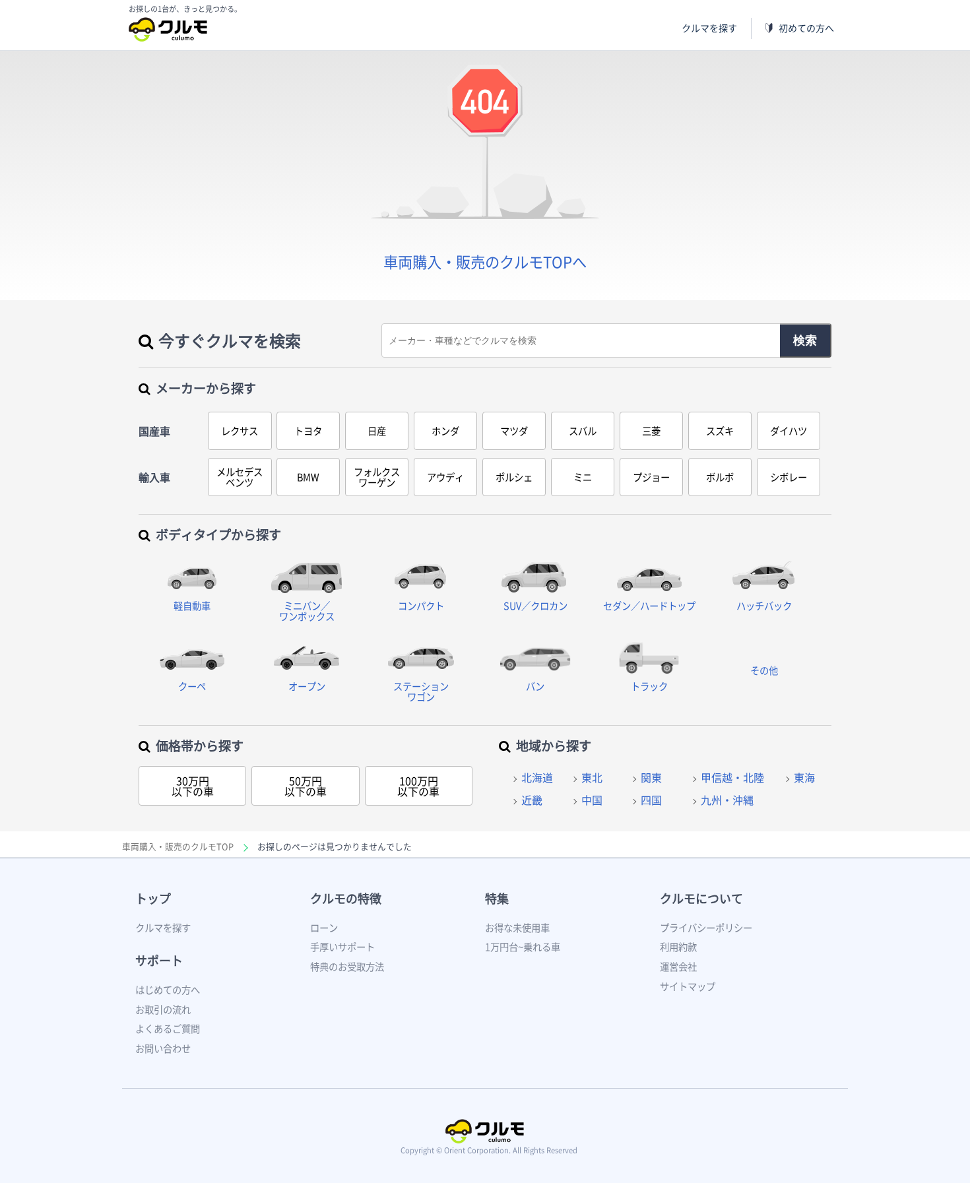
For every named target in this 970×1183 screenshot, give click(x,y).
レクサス (239, 431)
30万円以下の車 (193, 786)
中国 (591, 800)
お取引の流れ (163, 1009)
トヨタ (308, 431)
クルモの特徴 (345, 898)
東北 (591, 777)
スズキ (720, 431)
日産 (377, 431)
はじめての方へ (167, 989)
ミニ (582, 477)
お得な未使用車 (517, 927)
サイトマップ (687, 986)
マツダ (514, 431)
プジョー (651, 477)
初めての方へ (806, 28)
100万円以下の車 (418, 786)
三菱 (651, 431)
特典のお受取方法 (347, 966)
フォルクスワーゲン (377, 477)
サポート (159, 960)
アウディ (445, 477)
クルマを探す (709, 28)
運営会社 (678, 966)
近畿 (531, 800)
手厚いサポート (342, 947)
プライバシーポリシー (706, 927)
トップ (153, 898)
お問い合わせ (163, 1048)
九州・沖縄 (727, 800)
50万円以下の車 (305, 786)
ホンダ (445, 431)
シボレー (788, 477)
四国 (651, 800)
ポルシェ (514, 477)
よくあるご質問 (167, 1028)
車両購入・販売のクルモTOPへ (485, 261)
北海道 (537, 777)
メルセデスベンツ (239, 477)
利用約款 (678, 947)
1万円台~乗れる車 (522, 947)
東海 (804, 777)
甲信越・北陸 (732, 777)
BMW (308, 477)
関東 (651, 777)
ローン (324, 927)
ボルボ (720, 477)
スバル (583, 431)
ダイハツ (788, 431)
